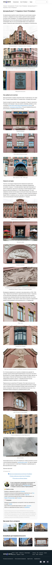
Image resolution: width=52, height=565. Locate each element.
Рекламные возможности (8, 558)
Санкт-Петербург (23, 1)
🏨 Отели (18, 553)
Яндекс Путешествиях (9, 498)
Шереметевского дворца (26, 105)
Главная (5, 6)
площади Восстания (22, 462)
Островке (19, 498)
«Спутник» (28, 505)
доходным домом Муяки (16, 107)
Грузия (45, 552)
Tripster (10, 504)
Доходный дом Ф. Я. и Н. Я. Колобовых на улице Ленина (10, 528)
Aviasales (23, 491)
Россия (16, 6)
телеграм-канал (26, 485)
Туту (33, 493)
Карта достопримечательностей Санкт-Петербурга (20, 473)
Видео (31, 1)
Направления (16, 1)
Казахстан (41, 552)
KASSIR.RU (27, 507)
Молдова (41, 554)
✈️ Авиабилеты (19, 557)
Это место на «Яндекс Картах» (20, 478)
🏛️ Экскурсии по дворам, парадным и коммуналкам (24, 550)
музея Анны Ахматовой (14, 105)
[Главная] (7, 2)
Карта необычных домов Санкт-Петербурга (20, 476)
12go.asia (27, 494)
